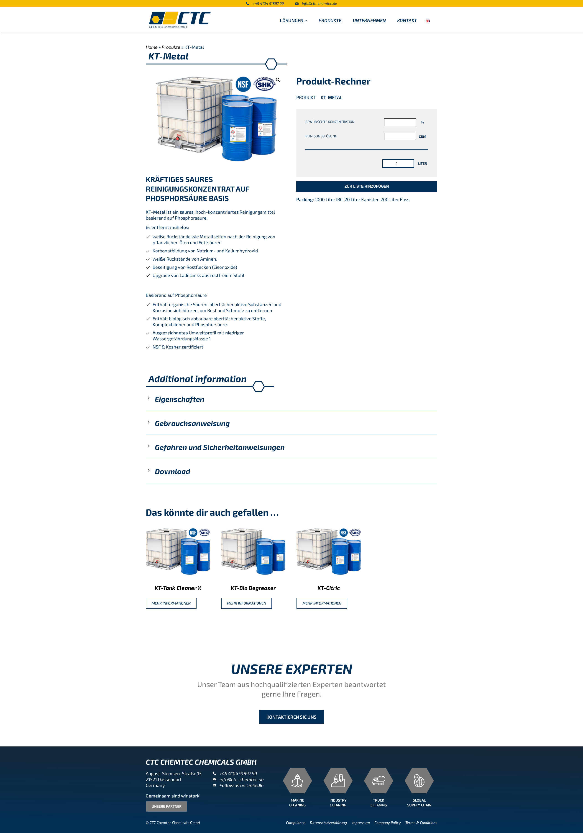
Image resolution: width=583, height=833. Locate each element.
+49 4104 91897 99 (268, 3)
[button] (278, 80)
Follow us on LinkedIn (242, 785)
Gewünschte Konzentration (330, 122)
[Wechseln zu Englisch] (427, 20)
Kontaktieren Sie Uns (291, 717)
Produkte (171, 47)
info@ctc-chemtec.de (319, 3)
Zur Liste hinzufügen (367, 186)
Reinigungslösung (321, 136)
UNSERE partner (167, 806)
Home (152, 47)
